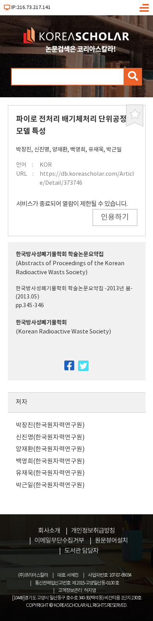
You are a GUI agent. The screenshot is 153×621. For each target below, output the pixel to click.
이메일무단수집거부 (59, 540)
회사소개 (49, 530)
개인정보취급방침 (93, 530)
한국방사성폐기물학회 (41, 322)
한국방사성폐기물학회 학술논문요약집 (60, 254)
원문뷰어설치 (111, 540)
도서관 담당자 (81, 550)
